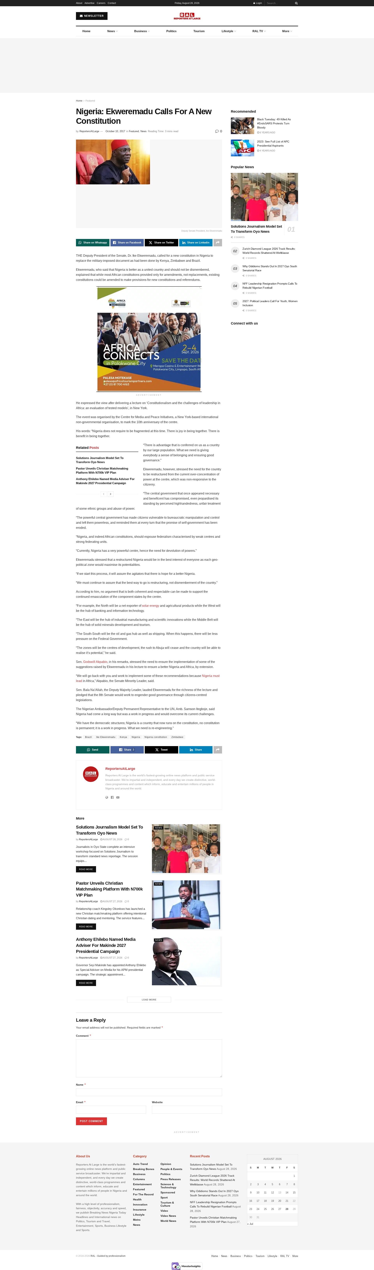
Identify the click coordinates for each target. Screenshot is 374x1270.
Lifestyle (227, 31)
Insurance (139, 1209)
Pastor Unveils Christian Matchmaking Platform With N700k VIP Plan (109, 889)
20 (279, 1200)
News (111, 31)
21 (287, 1200)
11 (265, 1192)
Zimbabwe (177, 737)
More (285, 31)
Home (86, 31)
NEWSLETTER (93, 15)
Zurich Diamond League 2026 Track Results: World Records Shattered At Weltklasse (212, 1180)
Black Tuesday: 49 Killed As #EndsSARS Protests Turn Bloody (274, 123)
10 (258, 1192)
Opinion (166, 1164)
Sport (164, 1197)
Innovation (140, 1204)
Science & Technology (168, 1186)
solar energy (150, 605)
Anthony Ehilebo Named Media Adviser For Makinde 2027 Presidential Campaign (105, 945)
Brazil (88, 737)
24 (258, 1209)
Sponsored (168, 1192)
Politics (171, 31)
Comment (83, 1035)
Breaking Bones (143, 1169)
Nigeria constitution (156, 737)
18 (265, 1200)
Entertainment (142, 1184)
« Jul (250, 1223)
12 (272, 1192)
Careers (101, 3)
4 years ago (267, 150)
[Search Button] (295, 3)
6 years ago (267, 132)
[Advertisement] (187, 65)
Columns (139, 1179)
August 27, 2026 (112, 901)
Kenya (123, 737)
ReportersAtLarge (89, 131)
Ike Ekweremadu (105, 737)
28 (287, 1209)
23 (250, 1209)
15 (294, 1192)
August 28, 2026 (112, 839)
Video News (168, 1215)
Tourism (199, 31)
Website (157, 1102)
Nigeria (136, 737)
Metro (137, 1219)
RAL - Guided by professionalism (108, 1256)
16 (250, 1200)
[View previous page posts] (104, 494)
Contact (112, 3)
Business (140, 31)
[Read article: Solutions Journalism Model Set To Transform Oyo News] (187, 849)
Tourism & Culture (167, 1204)
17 (258, 1200)
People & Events (171, 1169)
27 (279, 1209)
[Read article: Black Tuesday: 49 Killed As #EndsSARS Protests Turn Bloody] (242, 125)
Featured (90, 100)
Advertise (89, 3)
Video (164, 1210)
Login (258, 3)
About (79, 3)
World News (168, 1220)
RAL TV (257, 31)
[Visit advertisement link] (149, 339)
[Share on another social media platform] (217, 242)
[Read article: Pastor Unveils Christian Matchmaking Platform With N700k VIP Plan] (187, 905)
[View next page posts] (111, 494)
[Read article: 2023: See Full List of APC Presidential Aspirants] (242, 148)
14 (287, 1192)
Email (81, 1102)
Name (81, 1084)
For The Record (143, 1194)
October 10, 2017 (115, 131)
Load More (149, 999)
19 (272, 1200)
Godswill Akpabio (95, 661)
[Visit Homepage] (187, 16)
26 (272, 1209)
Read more (87, 869)
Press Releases (171, 1179)
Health (137, 1199)
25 (265, 1209)
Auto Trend (140, 1164)
